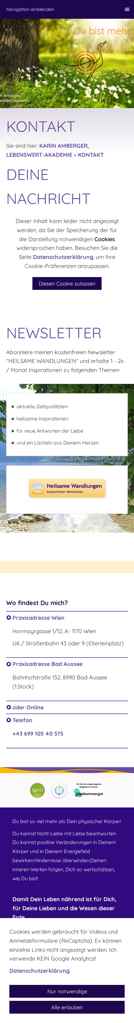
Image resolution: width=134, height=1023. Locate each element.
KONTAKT (91, 154)
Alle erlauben (67, 1007)
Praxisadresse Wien (38, 617)
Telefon (22, 720)
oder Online (28, 707)
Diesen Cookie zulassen (67, 283)
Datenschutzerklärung (63, 257)
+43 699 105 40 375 (37, 733)
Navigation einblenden (30, 9)
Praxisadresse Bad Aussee (47, 664)
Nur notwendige (67, 991)
